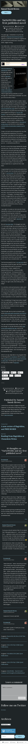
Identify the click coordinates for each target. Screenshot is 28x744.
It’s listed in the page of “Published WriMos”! (6, 89)
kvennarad (4, 459)
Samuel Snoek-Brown (10, 9)
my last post (20, 262)
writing (21, 28)
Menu (8, 12)
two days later (9, 224)
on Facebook (13, 357)
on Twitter (22, 357)
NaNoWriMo (16, 28)
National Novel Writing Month (12, 31)
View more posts (8, 415)
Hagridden (11, 28)
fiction (6, 28)
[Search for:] (8, 736)
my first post (10, 173)
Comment (22, 698)
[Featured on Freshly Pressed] (8, 730)
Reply (26, 519)
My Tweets (3, 709)
